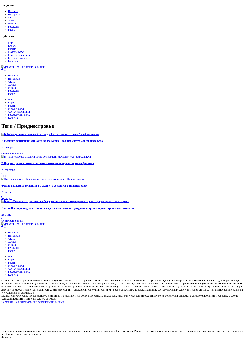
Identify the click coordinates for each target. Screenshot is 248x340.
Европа (12, 45)
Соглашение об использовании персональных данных (32, 301)
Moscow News (16, 51)
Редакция (13, 26)
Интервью (14, 14)
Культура (13, 61)
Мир (10, 42)
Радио (11, 29)
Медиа (12, 23)
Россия (12, 48)
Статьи (12, 17)
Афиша (12, 20)
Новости (13, 11)
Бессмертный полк (19, 58)
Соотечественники (19, 55)
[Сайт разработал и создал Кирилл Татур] (31, 327)
